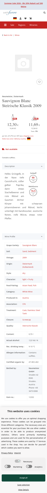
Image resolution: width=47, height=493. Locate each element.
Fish (34, 285)
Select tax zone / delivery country (14, 139)
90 (33, 177)
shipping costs (28, 136)
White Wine (27, 291)
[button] (45, 13)
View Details (23, 489)
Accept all (23, 478)
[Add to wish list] (39, 82)
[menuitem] (12, 25)
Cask (24, 310)
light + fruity (27, 279)
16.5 (33, 190)
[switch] (18, 461)
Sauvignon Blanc (29, 245)
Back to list (8, 35)
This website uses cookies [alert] (23, 411)
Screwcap (26, 319)
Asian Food (27, 285)
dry (23, 273)
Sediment (32, 251)
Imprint (17, 453)
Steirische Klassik (30, 325)
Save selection (23, 485)
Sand (24, 251)
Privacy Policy (7, 453)
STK (24, 304)
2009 (24, 257)
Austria (25, 298)
